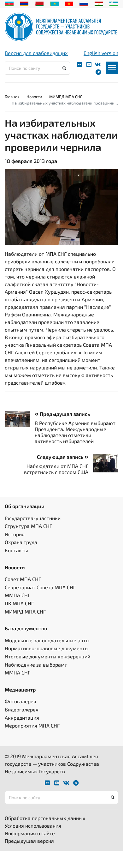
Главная (12, 96)
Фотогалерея (20, 701)
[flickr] (79, 65)
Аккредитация (22, 718)
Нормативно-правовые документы (47, 648)
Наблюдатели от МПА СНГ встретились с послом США (56, 469)
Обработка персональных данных (45, 818)
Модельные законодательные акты (47, 640)
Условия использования (33, 826)
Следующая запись (61, 457)
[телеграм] (98, 72)
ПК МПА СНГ (19, 603)
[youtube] (88, 65)
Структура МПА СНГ (28, 526)
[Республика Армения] (24, 3)
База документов (26, 628)
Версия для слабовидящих (36, 53)
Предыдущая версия (29, 841)
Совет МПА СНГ (23, 579)
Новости (34, 96)
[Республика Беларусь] (39, 3)
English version (101, 53)
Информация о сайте (30, 833)
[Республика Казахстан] (54, 3)
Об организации (24, 506)
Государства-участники (33, 518)
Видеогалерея (21, 709)
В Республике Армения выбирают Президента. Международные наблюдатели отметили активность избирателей (75, 432)
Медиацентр (20, 689)
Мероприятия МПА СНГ (32, 725)
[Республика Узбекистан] (113, 3)
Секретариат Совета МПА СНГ (40, 587)
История (15, 534)
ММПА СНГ (17, 595)
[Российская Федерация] (83, 3)
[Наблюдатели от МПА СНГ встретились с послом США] (103, 463)
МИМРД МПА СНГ (65, 96)
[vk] (98, 65)
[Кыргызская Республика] (69, 3)
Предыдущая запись (64, 414)
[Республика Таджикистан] (99, 3)
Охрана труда (21, 542)
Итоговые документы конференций (47, 656)
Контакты (16, 550)
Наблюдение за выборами (36, 665)
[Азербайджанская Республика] (9, 3)
